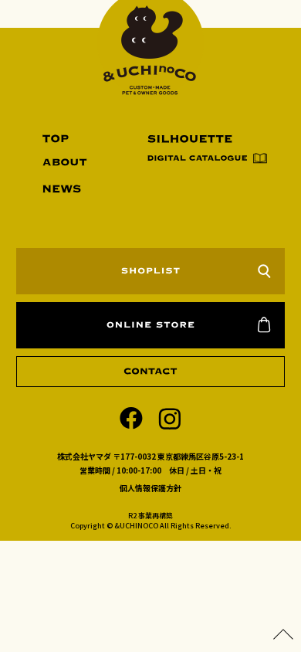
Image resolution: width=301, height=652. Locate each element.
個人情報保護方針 (150, 488)
